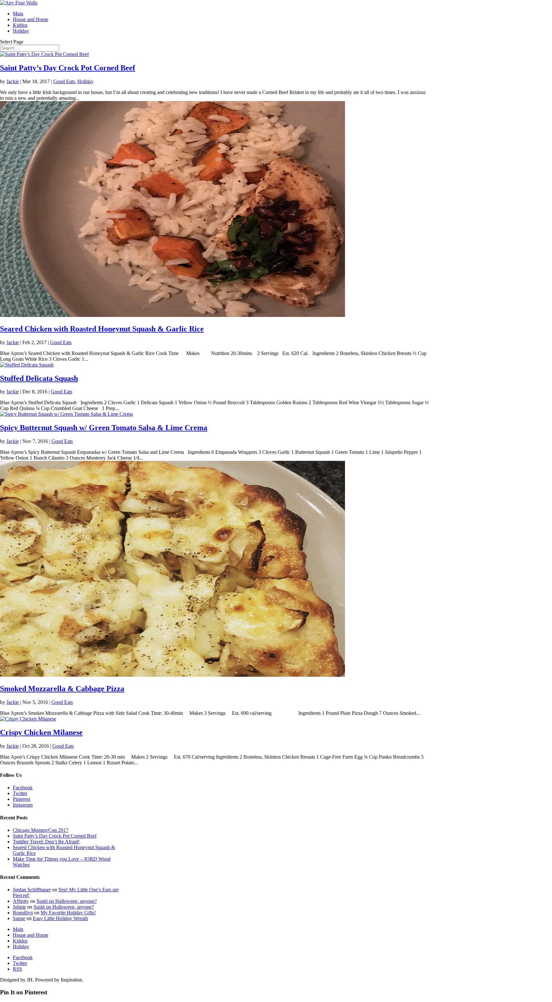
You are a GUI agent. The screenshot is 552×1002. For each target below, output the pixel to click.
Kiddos (20, 25)
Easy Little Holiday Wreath (60, 918)
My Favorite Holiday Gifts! (68, 912)
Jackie (12, 81)
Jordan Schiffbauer (32, 889)
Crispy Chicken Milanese (41, 732)
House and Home (30, 19)
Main (18, 13)
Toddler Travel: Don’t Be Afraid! (46, 841)
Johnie (19, 907)
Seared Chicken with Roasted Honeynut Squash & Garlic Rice (102, 329)
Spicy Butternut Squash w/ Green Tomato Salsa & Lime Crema (103, 427)
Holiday (21, 31)
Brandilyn (23, 912)
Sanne (19, 918)
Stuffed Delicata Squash (39, 378)
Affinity (21, 901)
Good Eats (64, 81)
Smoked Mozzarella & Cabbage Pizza (62, 688)
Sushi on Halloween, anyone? (66, 901)
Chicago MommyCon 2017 (40, 830)
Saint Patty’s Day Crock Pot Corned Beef (67, 68)
